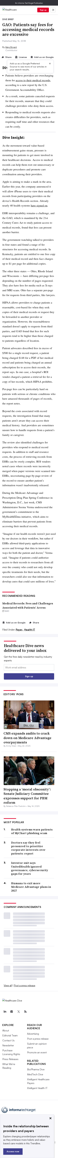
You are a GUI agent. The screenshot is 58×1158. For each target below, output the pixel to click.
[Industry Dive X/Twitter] (18, 1011)
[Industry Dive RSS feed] (25, 1011)
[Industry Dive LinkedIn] (5, 1011)
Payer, (20, 629)
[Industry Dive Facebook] (11, 1011)
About (5, 1030)
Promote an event (37, 1052)
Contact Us (8, 1040)
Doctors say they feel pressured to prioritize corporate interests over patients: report (28, 848)
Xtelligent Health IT (37, 1088)
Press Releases (10, 1059)
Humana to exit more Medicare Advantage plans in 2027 (31, 886)
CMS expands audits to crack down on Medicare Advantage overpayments (27, 738)
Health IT (29, 629)
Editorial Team (10, 1035)
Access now (13, 1151)
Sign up (43, 10)
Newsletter (8, 1045)
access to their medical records (33, 80)
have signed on (39, 205)
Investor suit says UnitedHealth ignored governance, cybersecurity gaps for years (29, 868)
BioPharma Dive (36, 1069)
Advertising (33, 1033)
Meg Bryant (11, 47)
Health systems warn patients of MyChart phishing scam (32, 831)
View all (8, 985)
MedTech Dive (35, 1074)
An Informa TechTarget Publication (29, 3)
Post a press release (24, 985)
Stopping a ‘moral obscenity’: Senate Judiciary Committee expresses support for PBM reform (27, 796)
